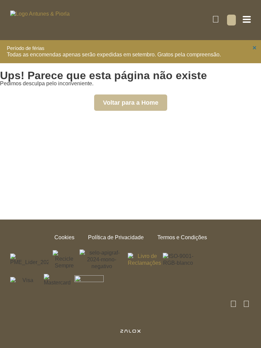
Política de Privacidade (116, 237)
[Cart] (231, 20)
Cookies (64, 237)
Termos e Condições (182, 237)
